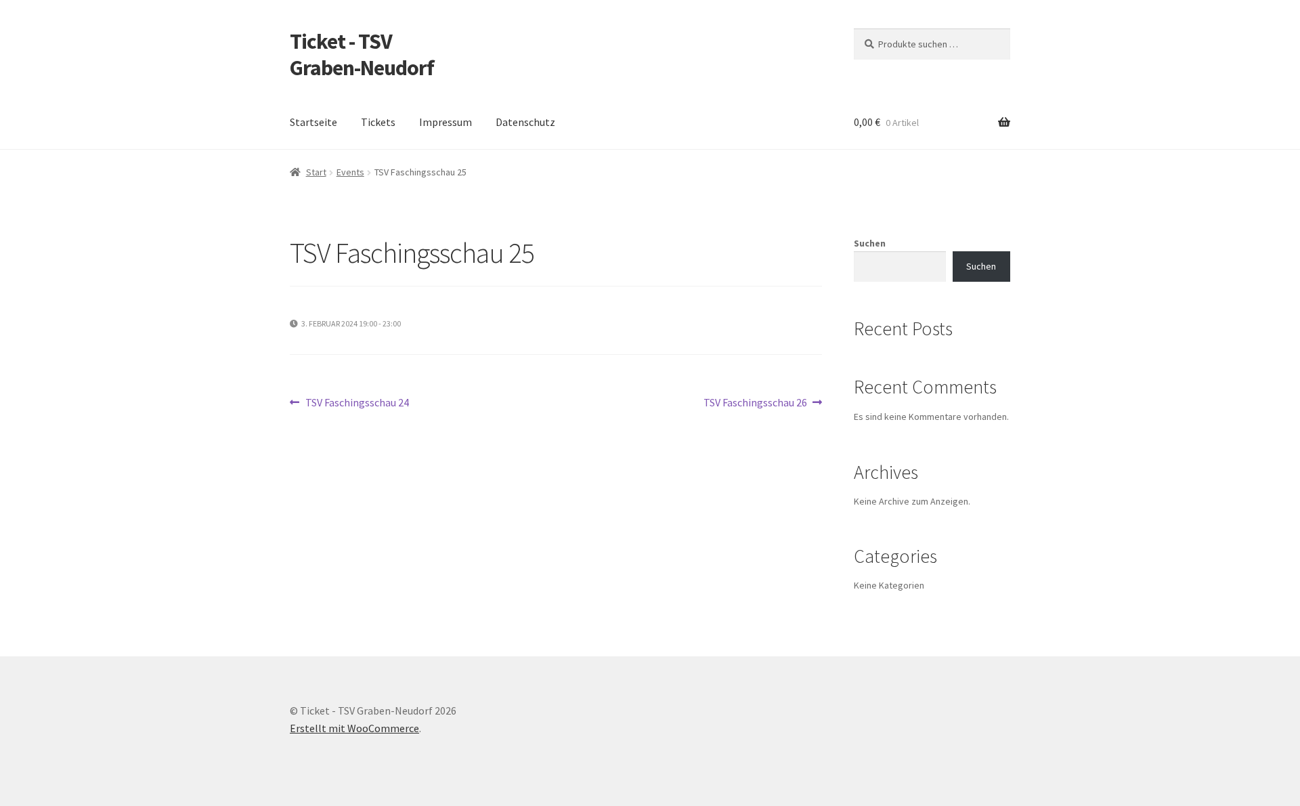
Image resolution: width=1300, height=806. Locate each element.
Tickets (378, 122)
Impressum (445, 122)
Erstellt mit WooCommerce (354, 728)
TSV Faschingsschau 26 (755, 403)
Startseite (313, 122)
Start (316, 172)
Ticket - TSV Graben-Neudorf (362, 54)
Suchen (870, 243)
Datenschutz (525, 122)
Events (350, 172)
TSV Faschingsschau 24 (357, 403)
